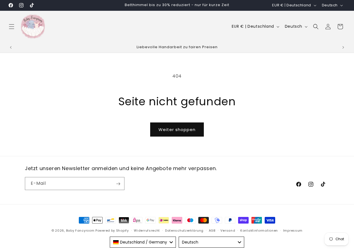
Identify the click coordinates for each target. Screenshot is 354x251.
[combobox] (143, 242)
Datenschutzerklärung (184, 230)
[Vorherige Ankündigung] (11, 47)
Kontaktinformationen (259, 230)
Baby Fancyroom (80, 230)
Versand (227, 230)
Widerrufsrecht (147, 230)
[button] (12, 27)
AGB (212, 230)
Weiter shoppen (177, 129)
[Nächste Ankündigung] (343, 47)
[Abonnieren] (118, 183)
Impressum (293, 230)
